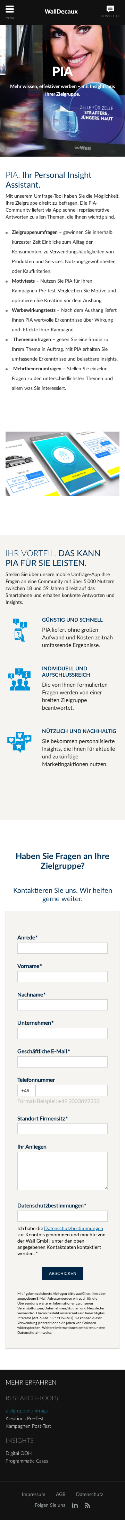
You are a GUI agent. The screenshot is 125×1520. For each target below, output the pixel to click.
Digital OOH (19, 1453)
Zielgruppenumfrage (27, 1411)
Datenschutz (89, 1494)
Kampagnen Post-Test (28, 1426)
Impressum (33, 1494)
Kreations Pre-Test (25, 1418)
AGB (61, 1494)
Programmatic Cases (27, 1461)
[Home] (61, 12)
